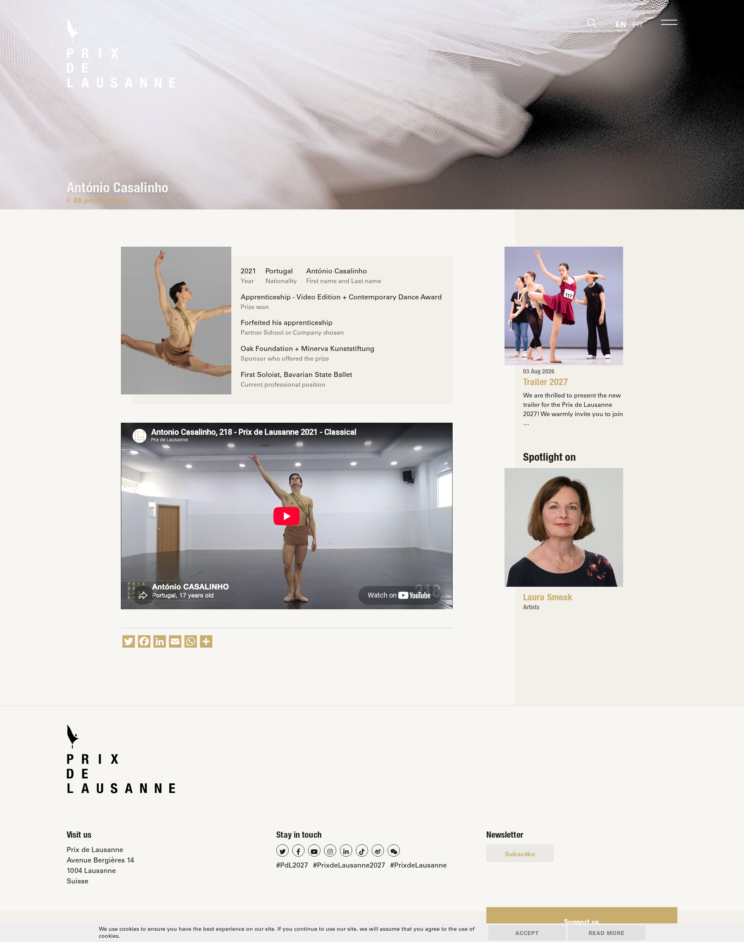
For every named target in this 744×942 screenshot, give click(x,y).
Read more (607, 933)
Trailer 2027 (545, 383)
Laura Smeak (547, 598)
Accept (527, 933)
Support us (581, 923)
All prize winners (101, 200)
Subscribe (520, 854)
